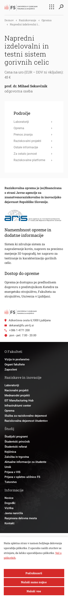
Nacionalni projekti (17, 390)
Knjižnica (10, 451)
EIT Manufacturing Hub (19, 400)
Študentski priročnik (17, 441)
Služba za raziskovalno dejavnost (26, 415)
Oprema (47, 20)
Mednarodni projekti (17, 395)
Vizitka (9, 508)
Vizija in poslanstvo (17, 359)
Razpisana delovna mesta (21, 518)
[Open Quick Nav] (51, 7)
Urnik (8, 467)
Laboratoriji (12, 385)
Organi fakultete (15, 364)
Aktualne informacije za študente (25, 462)
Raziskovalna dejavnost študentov (26, 420)
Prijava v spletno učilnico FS (22, 477)
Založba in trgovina (17, 457)
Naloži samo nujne (34, 582)
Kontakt (9, 523)
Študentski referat (16, 446)
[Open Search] (61, 6)
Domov (9, 20)
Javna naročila (14, 513)
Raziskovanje (27, 20)
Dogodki (10, 503)
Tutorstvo (11, 482)
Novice (9, 498)
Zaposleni (11, 369)
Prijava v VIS (12, 472)
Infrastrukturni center (18, 405)
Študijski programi (16, 436)
